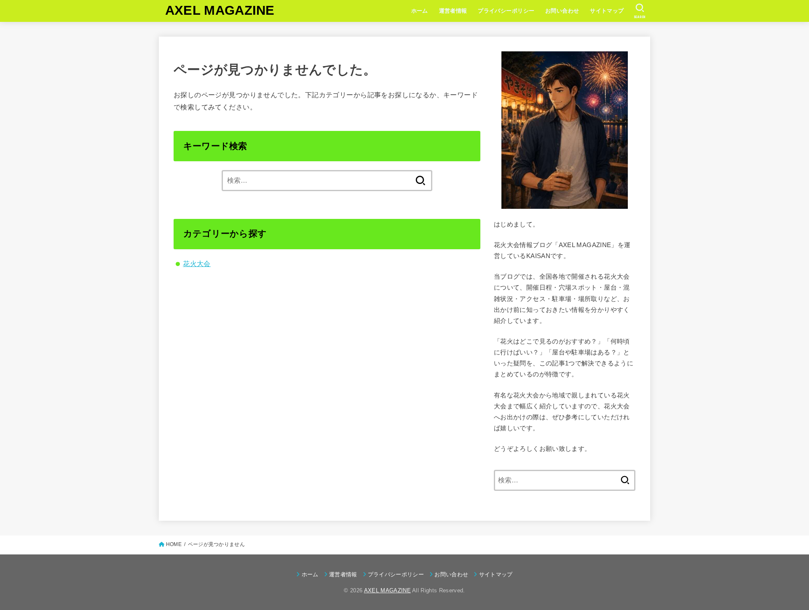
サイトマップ (607, 11)
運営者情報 (453, 11)
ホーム (419, 11)
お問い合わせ (562, 11)
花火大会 (197, 263)
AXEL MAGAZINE (220, 10)
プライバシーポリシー (506, 11)
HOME (174, 544)
